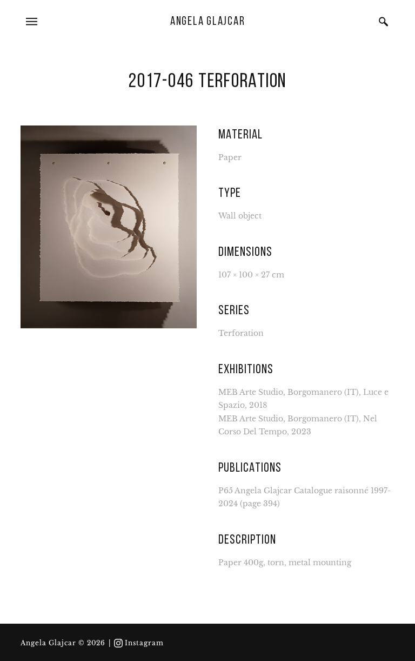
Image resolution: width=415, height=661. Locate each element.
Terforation (241, 333)
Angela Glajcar (207, 22)
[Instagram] (118, 643)
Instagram (144, 643)
